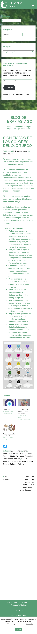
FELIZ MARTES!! (7, 478)
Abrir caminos (16, 450)
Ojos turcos (6, 409)
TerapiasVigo (8, 153)
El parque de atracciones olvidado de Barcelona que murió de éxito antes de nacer (27, 483)
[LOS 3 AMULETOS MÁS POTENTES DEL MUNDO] (24, 402)
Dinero (29, 453)
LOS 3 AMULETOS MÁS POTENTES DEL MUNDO (23, 411)
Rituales (17, 461)
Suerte (30, 461)
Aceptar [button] (19, 629)
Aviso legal (19, 611)
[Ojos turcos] (9, 402)
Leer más (29, 624)
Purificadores (8, 461)
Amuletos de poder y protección (9, 435)
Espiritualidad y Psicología (13, 456)
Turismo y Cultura (17, 464)
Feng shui (29, 456)
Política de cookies (18, 615)
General (24, 458)
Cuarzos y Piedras (18, 453)
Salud (24, 461)
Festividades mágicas (11, 458)
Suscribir (9, 87)
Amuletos (6, 453)
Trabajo (6, 464)
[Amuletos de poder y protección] (9, 427)
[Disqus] (18, 521)
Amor (25, 450)
